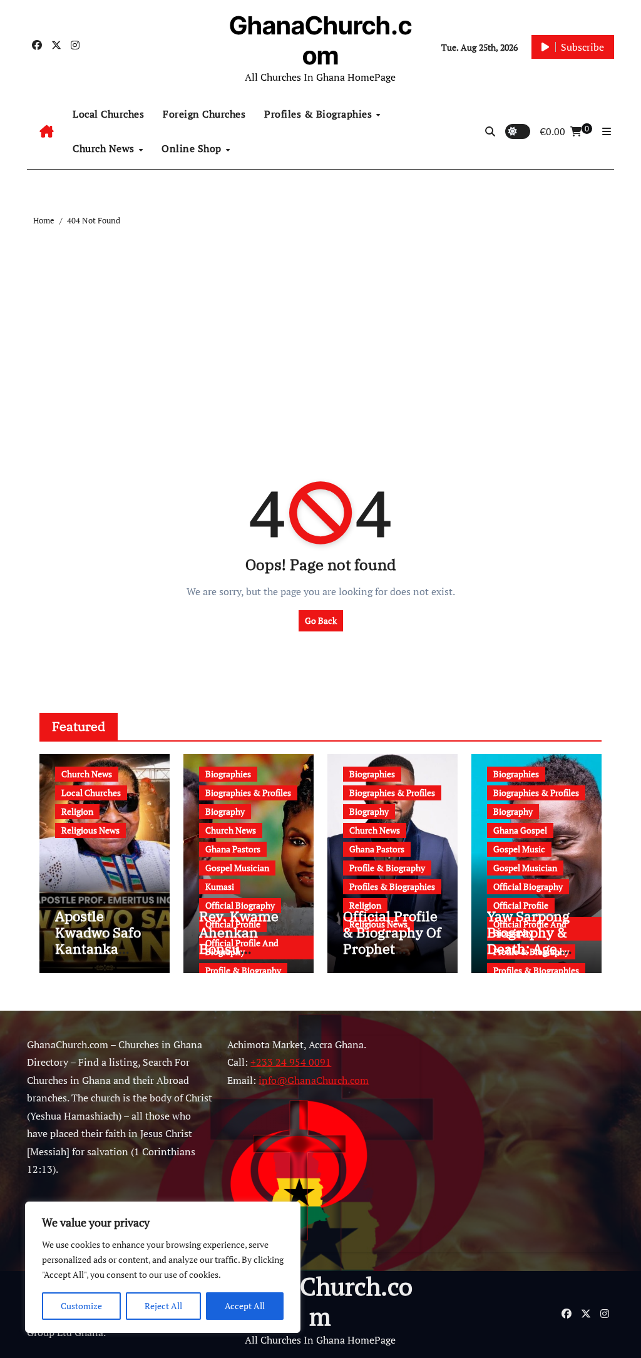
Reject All (163, 1306)
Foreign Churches (204, 114)
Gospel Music (519, 849)
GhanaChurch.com (320, 40)
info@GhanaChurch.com (314, 1080)
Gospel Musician (237, 868)
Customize (81, 1306)
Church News (105, 148)
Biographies (228, 774)
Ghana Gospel (520, 830)
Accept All (245, 1306)
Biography (225, 811)
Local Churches (108, 114)
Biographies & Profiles (248, 793)
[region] (162, 1267)
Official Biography (240, 905)
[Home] (46, 131)
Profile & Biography (243, 970)
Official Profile (520, 905)
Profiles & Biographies (319, 114)
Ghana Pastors (232, 849)
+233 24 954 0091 (290, 1062)
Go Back (321, 620)
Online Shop (193, 148)
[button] (606, 131)
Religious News (90, 830)
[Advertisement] (322, 322)
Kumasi (219, 886)
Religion (77, 811)
